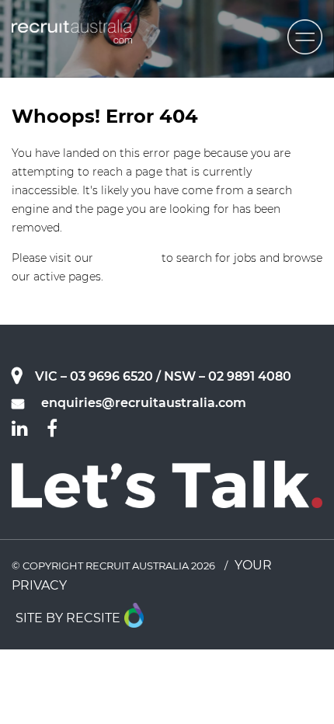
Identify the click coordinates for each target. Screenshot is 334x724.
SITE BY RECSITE (68, 618)
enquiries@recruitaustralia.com (143, 402)
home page (127, 258)
